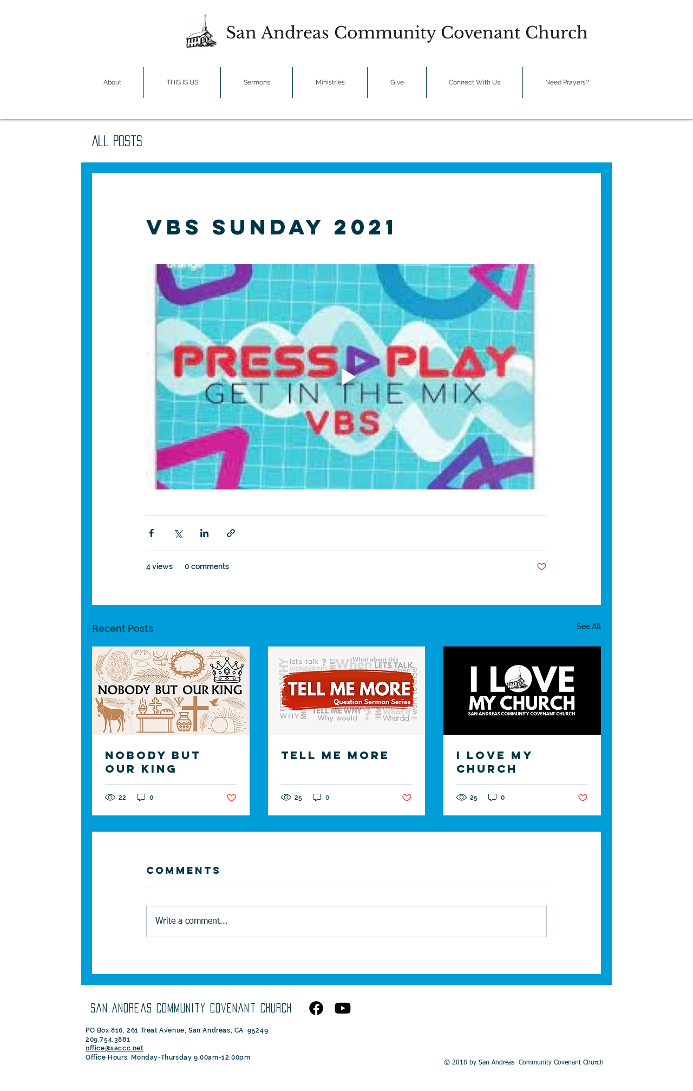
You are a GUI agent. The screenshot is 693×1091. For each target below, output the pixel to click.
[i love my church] (522, 690)
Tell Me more (335, 755)
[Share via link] (231, 533)
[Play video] (346, 376)
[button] (112, 82)
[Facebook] (316, 1008)
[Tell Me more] (347, 690)
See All (589, 626)
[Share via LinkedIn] (204, 533)
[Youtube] (343, 1008)
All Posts (117, 140)
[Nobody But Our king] (171, 690)
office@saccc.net (114, 1048)
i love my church (494, 761)
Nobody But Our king (153, 761)
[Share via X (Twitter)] (178, 533)
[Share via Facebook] (151, 533)
